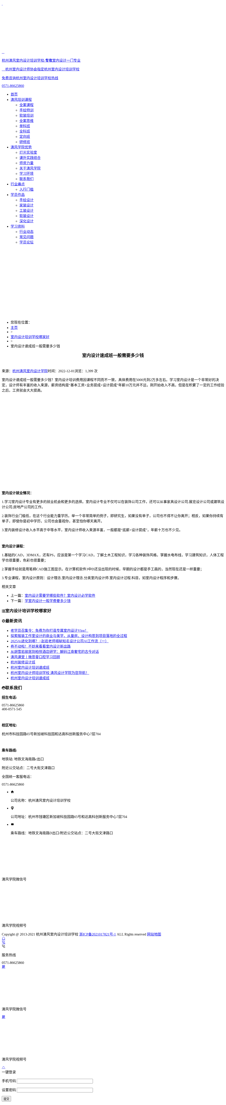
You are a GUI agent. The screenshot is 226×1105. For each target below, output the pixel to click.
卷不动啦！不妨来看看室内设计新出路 (41, 646)
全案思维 (26, 121)
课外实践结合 (30, 158)
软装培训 (26, 115)
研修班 (24, 142)
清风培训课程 (21, 99)
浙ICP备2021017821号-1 (97, 934)
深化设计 (26, 221)
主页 (14, 328)
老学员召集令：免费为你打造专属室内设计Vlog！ (49, 630)
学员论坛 (26, 242)
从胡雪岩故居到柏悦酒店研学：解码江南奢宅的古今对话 (55, 652)
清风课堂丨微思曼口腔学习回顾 (35, 657)
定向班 (24, 136)
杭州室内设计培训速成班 (30, 667)
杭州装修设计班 (23, 662)
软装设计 (26, 216)
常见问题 (26, 237)
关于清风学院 (30, 168)
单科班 (24, 126)
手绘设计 (26, 200)
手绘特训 (26, 110)
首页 (14, 94)
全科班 (24, 131)
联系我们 (26, 179)
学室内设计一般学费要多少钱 (48, 601)
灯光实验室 (28, 152)
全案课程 (26, 105)
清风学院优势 (21, 147)
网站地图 (154, 934)
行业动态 (26, 232)
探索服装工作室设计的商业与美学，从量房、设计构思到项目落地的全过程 (69, 636)
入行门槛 (26, 189)
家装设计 (26, 205)
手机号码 (9, 1081)
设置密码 (9, 1090)
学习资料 (18, 226)
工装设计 (26, 210)
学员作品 (18, 195)
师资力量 (26, 163)
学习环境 (26, 173)
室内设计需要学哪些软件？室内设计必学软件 (60, 595)
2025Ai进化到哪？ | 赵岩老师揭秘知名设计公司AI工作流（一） (60, 641)
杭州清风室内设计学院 (30, 371)
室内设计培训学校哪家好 (30, 337)
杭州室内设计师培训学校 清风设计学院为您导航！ (50, 673)
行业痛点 (18, 184)
